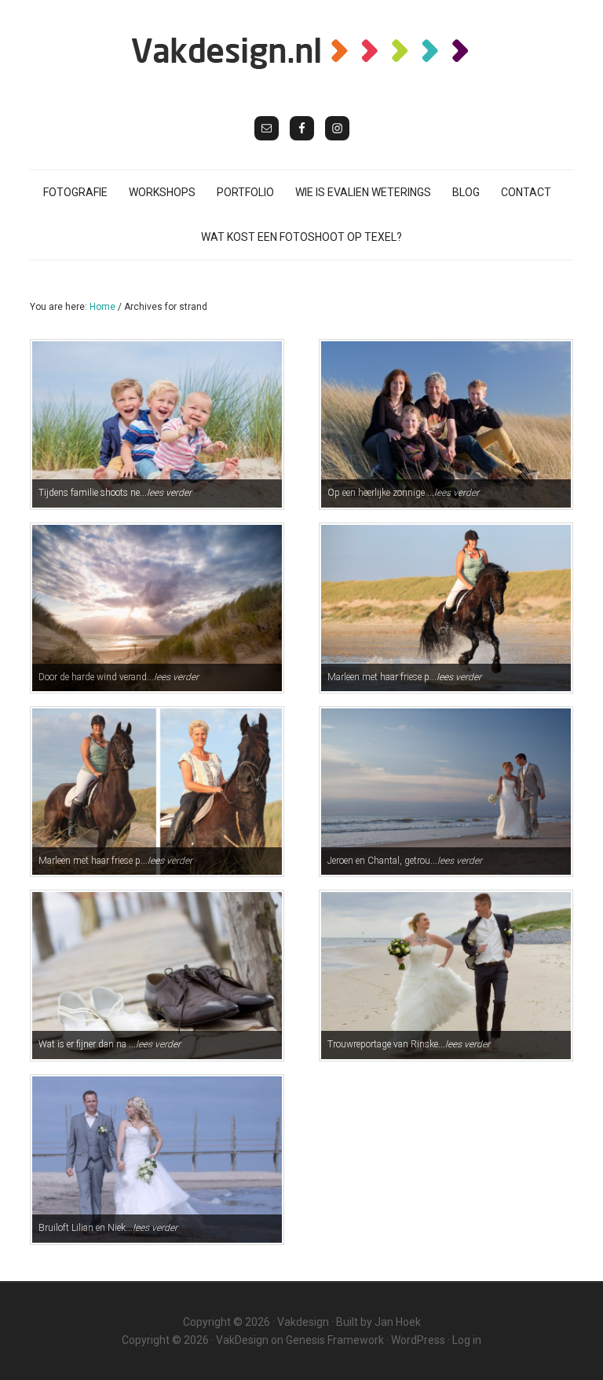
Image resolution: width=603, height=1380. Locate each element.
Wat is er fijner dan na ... (109, 1044)
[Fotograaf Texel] (301, 52)
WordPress (418, 1340)
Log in (466, 1340)
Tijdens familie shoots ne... (115, 492)
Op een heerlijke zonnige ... (403, 492)
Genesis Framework (335, 1340)
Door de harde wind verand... (118, 677)
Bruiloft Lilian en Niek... (107, 1227)
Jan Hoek (398, 1322)
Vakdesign (303, 1322)
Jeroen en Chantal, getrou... (404, 860)
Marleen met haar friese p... (404, 677)
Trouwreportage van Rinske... (408, 1044)
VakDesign (242, 1340)
